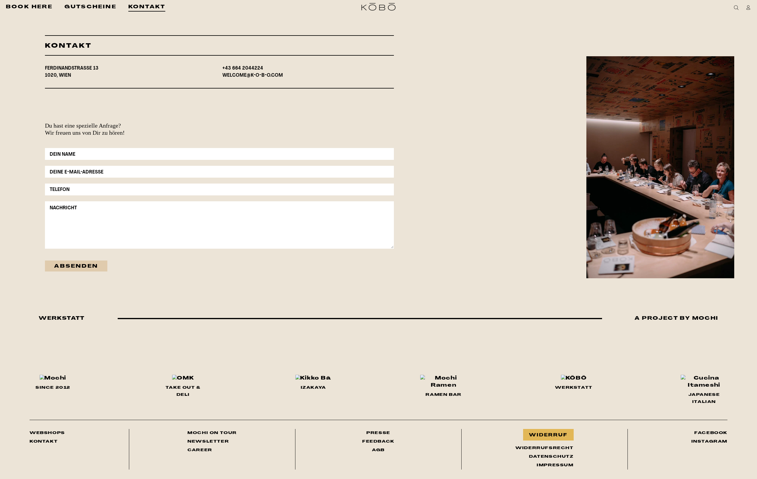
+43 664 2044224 (242, 68)
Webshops (47, 433)
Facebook (710, 433)
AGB (378, 450)
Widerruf (548, 435)
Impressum (555, 465)
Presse (378, 433)
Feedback (378, 441)
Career (199, 450)
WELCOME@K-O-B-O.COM (252, 75)
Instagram (709, 441)
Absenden (76, 266)
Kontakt (44, 441)
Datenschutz (551, 457)
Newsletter (212, 441)
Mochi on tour (212, 433)
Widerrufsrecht (544, 448)
